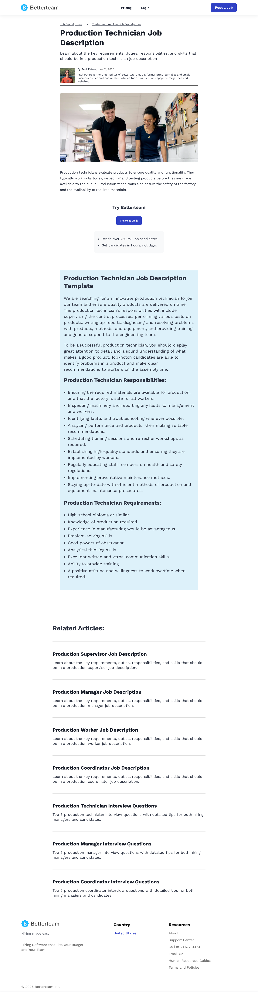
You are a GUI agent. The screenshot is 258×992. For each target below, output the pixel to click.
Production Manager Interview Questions (102, 844)
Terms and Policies (184, 967)
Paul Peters (88, 69)
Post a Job (224, 7)
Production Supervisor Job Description (100, 654)
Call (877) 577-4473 (184, 947)
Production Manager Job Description (97, 692)
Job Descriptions (71, 24)
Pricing (126, 8)
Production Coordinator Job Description (101, 768)
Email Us (176, 954)
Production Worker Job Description (95, 730)
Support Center (181, 940)
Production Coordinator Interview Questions (106, 882)
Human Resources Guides (190, 961)
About (174, 933)
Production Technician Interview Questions (105, 806)
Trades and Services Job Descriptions (116, 24)
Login (145, 8)
